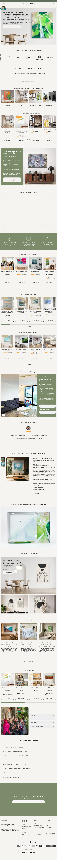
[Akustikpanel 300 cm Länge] (35, 121)
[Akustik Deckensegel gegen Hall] (21, 96)
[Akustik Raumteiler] (49, 121)
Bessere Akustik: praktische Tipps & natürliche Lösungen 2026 (47, 644)
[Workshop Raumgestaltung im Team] (7, 263)
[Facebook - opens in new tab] (28, 842)
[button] (1, 3)
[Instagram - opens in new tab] (30, 842)
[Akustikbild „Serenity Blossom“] (35, 341)
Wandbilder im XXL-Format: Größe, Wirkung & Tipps (9, 644)
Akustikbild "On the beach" (49, 349)
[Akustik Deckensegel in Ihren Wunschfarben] (7, 121)
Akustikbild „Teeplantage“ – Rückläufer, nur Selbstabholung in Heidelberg (49, 273)
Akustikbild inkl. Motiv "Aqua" (7, 349)
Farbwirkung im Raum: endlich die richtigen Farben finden (28, 644)
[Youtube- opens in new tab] (35, 842)
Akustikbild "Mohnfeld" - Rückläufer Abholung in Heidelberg (49, 689)
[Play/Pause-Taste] (3, 196)
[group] (17, 469)
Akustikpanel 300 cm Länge (35, 129)
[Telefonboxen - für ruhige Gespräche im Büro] (49, 96)
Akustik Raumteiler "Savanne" (50, 129)
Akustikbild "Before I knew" (21, 311)
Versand (39, 465)
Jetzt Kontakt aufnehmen (49, 0)
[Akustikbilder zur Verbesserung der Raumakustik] (7, 96)
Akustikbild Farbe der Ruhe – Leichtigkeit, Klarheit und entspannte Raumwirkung (7, 312)
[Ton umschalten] (54, 196)
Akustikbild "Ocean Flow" (21, 349)
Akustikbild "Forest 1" (35, 271)
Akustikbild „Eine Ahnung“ (49, 311)
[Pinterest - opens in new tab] (33, 842)
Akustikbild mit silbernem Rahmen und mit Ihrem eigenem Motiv (21, 131)
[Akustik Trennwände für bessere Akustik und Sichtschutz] (35, 96)
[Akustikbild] (35, 263)
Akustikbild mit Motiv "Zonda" (21, 271)
